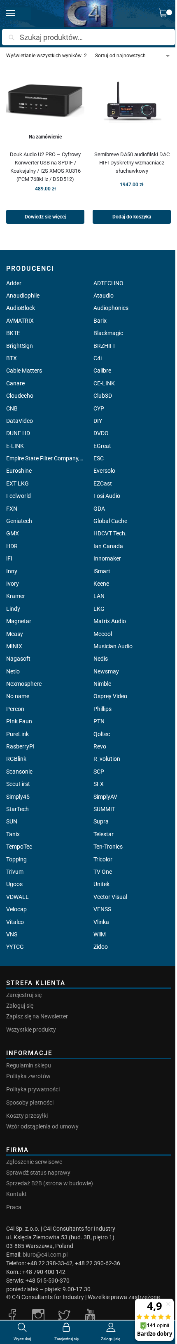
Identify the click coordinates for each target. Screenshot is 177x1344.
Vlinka (101, 922)
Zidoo (100, 946)
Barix (100, 320)
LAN (99, 596)
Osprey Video (110, 696)
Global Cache (110, 521)
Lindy (13, 608)
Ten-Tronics (108, 846)
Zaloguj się (19, 1005)
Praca (13, 1207)
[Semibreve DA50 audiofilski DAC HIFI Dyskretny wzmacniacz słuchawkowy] (132, 105)
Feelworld (18, 496)
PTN (99, 721)
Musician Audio (113, 646)
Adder (13, 283)
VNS (11, 934)
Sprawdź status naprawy (38, 1172)
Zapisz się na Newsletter (37, 1016)
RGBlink (16, 758)
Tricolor (102, 859)
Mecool (102, 634)
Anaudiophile (23, 295)
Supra (101, 821)
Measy (14, 634)
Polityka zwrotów (28, 1076)
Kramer (15, 596)
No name (17, 696)
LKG (99, 608)
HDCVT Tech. (110, 533)
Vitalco (15, 922)
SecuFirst (18, 784)
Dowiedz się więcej (45, 217)
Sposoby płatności (30, 1102)
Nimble (102, 683)
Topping (16, 859)
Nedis (100, 658)
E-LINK (15, 446)
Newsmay (106, 671)
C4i (97, 358)
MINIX (14, 646)
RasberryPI (20, 746)
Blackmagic (108, 333)
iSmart (101, 571)
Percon (15, 709)
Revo (99, 746)
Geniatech (19, 521)
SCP (98, 771)
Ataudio (103, 295)
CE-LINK (104, 383)
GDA (99, 508)
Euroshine (19, 470)
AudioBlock (20, 308)
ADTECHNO (108, 283)
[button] (165, 14)
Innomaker (107, 558)
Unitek (101, 884)
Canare (15, 383)
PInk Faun (19, 721)
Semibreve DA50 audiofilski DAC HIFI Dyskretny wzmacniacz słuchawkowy (132, 162)
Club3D (102, 395)
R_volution (106, 758)
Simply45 (18, 796)
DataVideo (19, 421)
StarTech (17, 809)
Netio (13, 671)
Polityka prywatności (33, 1089)
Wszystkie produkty (31, 1029)
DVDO (101, 433)
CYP (98, 408)
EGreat (102, 446)
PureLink (17, 734)
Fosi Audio (106, 496)
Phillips (102, 709)
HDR (12, 546)
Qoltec (101, 734)
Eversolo (104, 470)
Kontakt (16, 1194)
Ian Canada (108, 546)
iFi (9, 558)
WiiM (99, 934)
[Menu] (18, 13)
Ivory (12, 583)
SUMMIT (104, 809)
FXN (11, 508)
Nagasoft (18, 658)
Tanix (13, 834)
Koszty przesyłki (27, 1115)
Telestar (103, 834)
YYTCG (15, 946)
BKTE (13, 333)
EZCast (102, 483)
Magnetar (18, 621)
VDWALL (17, 897)
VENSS (102, 909)
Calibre (102, 370)
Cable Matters (24, 370)
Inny (11, 571)
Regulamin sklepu (28, 1065)
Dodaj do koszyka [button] (131, 217)
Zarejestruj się (24, 995)
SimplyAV (105, 796)
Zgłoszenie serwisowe (34, 1162)
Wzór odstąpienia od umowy (42, 1126)
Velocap (16, 909)
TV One (102, 871)
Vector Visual (110, 897)
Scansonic (19, 771)
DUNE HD (18, 433)
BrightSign (19, 345)
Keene (101, 583)
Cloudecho (19, 395)
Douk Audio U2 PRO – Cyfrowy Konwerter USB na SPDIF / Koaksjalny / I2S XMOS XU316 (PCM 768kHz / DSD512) (45, 166)
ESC (98, 458)
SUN (11, 821)
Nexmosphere (24, 683)
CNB (12, 408)
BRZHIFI (104, 345)
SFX (98, 784)
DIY (97, 421)
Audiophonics (110, 308)
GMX (12, 533)
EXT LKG (17, 483)
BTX (11, 358)
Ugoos (14, 884)
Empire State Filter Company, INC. (45, 458)
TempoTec (19, 846)
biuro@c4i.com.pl (45, 1254)
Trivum (14, 871)
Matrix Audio (109, 621)
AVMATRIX (20, 320)
